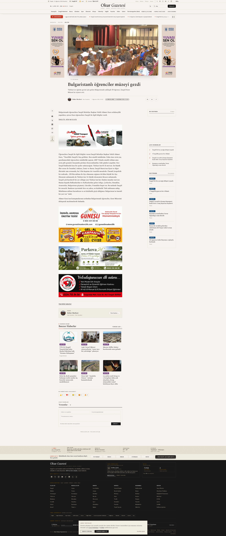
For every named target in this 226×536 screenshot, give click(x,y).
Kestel (51, 507)
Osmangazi (53, 494)
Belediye (95, 494)
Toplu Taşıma (117, 507)
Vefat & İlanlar (118, 488)
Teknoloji (100, 11)
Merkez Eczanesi (100, 450)
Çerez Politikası (151, 531)
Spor (82, 11)
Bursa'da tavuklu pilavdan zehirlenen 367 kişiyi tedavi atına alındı (79, 449)
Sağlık (106, 11)
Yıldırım (52, 496)
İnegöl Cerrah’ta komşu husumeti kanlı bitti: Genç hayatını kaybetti (76, 16)
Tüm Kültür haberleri (65, 304)
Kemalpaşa (74, 494)
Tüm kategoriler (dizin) (133, 11)
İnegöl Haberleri (62, 11)
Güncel (129, 515)
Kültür (60, 22)
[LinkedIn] (69, 476)
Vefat (147, 456)
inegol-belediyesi (59, 515)
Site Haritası (173, 533)
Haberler (117, 515)
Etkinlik (135, 456)
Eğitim (94, 507)
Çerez (158, 502)
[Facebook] (51, 476)
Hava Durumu (172, 11)
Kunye (174, 531)
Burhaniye (74, 504)
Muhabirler (138, 504)
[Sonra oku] (52, 110)
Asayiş (94, 491)
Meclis (94, 496)
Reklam (141, 1)
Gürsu (51, 504)
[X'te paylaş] (52, 120)
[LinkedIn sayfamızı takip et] (171, 1)
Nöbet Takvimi (121, 475)
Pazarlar (116, 504)
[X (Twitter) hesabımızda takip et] (157, 1)
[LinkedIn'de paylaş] (52, 124)
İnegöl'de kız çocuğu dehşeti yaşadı (133, 16)
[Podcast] (76, 476)
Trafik (115, 499)
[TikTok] (65, 476)
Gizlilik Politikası (159, 531)
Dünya (94, 11)
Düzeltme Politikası (162, 491)
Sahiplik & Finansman (162, 494)
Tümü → (73, 507)
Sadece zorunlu (87, 531)
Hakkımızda (138, 488)
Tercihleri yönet (141, 531)
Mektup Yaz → (111, 475)
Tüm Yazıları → (114, 313)
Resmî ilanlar (117, 491)
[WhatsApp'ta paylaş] (52, 128)
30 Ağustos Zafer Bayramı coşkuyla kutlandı (108, 16)
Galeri (123, 11)
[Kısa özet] (156, 99)
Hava (115, 496)
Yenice (73, 491)
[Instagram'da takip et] (163, 1)
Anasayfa (53, 11)
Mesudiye (73, 499)
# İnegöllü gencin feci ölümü (155, 16)
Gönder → (116, 423)
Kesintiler (116, 502)
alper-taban (68, 515)
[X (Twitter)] (55, 476)
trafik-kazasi (75, 515)
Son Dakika (96, 488)
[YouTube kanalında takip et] (165, 1)
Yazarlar (112, 11)
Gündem (77, 11)
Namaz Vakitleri (159, 11)
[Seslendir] (152, 99)
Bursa (71, 11)
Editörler (137, 507)
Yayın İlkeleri (160, 488)
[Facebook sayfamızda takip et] (160, 1)
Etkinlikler (95, 504)
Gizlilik (158, 504)
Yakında (171, 525)
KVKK (158, 499)
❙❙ (173, 17)
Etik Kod (159, 496)
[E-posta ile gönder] (52, 132)
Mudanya (52, 499)
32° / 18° (125, 450)
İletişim (147, 1)
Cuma (72, 488)
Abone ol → (76, 525)
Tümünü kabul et (101, 531)
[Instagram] (58, 476)
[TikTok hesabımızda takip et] (168, 1)
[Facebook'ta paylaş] (52, 116)
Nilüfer (52, 491)
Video (118, 11)
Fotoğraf (96, 456)
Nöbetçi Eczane (147, 11)
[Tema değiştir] (150, 6)
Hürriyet (73, 496)
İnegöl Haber (88, 515)
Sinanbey (73, 502)
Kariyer (151, 1)
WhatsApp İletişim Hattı (166, 456)
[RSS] (72, 476)
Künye (137, 1)
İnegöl (52, 488)
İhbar (122, 456)
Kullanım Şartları (161, 507)
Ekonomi (88, 11)
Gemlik (52, 502)
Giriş (177, 1)
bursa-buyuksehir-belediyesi (100, 515)
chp (134, 515)
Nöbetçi (116, 494)
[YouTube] (62, 476)
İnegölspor (111, 515)
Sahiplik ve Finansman (171, 530)
